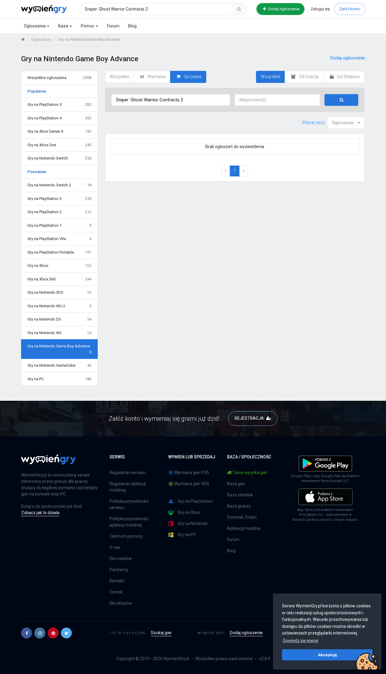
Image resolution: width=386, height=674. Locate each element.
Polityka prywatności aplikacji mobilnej (129, 521)
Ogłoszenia (35, 26)
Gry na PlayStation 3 (59, 198)
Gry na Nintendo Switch (59, 158)
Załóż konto (349, 9)
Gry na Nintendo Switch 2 (59, 185)
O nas (114, 547)
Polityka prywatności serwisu (129, 504)
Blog (132, 26)
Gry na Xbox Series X (59, 131)
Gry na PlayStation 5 (59, 104)
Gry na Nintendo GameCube (59, 365)
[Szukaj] (239, 9)
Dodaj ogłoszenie (283, 9)
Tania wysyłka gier (250, 472)
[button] (26, 633)
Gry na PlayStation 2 (59, 212)
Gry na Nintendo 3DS (59, 292)
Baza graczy (239, 506)
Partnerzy (118, 569)
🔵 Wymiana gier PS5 (188, 472)
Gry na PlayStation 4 (59, 118)
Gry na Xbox (59, 265)
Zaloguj (320, 9)
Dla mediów (120, 558)
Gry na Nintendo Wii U (59, 306)
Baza (63, 26)
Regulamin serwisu (127, 472)
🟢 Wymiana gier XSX (188, 483)
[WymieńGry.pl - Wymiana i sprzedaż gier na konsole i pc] (43, 8)
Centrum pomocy (126, 536)
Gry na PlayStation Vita (59, 238)
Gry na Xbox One (59, 145)
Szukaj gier (161, 632)
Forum (113, 26)
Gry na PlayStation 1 (59, 225)
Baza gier (236, 483)
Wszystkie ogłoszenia (59, 77)
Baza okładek (240, 494)
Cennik (115, 592)
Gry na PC (59, 379)
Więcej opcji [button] (313, 122)
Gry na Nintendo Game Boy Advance (59, 349)
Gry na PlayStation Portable (59, 252)
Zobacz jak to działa (40, 512)
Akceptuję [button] (327, 654)
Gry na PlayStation (195, 501)
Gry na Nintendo (193, 523)
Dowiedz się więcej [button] (300, 640)
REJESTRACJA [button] (250, 418)
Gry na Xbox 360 (59, 279)
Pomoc (87, 26)
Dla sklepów (120, 603)
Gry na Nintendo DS (59, 319)
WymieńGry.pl (176, 658)
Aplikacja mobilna (244, 528)
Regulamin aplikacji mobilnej (127, 486)
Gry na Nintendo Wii (59, 333)
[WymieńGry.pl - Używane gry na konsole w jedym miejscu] (48, 462)
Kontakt (116, 580)
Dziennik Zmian (242, 517)
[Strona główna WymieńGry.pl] (23, 39)
